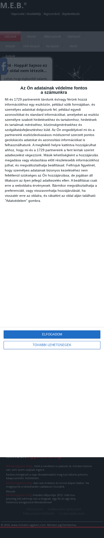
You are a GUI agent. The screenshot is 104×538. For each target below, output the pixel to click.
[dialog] (52, 269)
